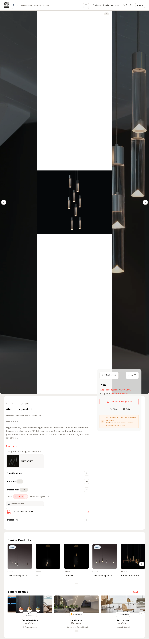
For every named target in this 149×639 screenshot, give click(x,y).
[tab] (9, 496)
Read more (11, 446)
